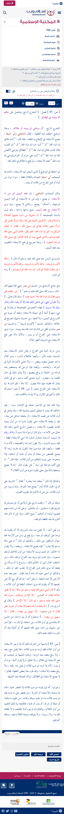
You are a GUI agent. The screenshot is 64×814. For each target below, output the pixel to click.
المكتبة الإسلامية (38, 21)
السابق (15, 734)
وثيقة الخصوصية (55, 776)
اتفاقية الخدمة (39, 776)
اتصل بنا (27, 776)
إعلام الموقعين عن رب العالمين (40, 69)
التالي (8, 734)
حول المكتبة (49, 42)
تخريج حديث (54, 759)
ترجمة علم (38, 754)
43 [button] (32, 104)
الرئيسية (55, 69)
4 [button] (53, 103)
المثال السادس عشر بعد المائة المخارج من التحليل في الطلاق (41, 81)
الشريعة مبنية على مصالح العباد (50, 73)
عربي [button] (56, 3)
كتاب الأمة (50, 36)
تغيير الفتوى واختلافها (20, 69)
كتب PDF (50, 30)
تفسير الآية (54, 754)
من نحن (17, 776)
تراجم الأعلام (49, 60)
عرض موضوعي (49, 54)
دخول (9, 3)
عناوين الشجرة (22, 754)
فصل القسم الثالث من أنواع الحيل (49, 77)
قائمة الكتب (50, 48)
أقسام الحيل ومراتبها (31, 73)
